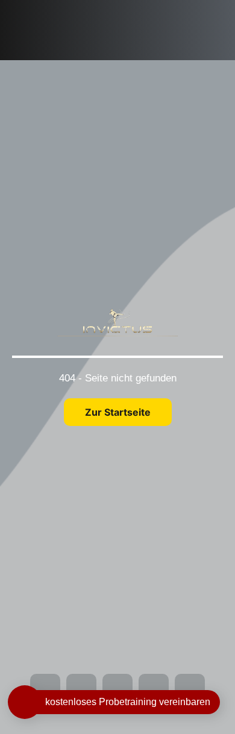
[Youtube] (150, 8)
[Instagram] (130, 8)
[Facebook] (110, 8)
